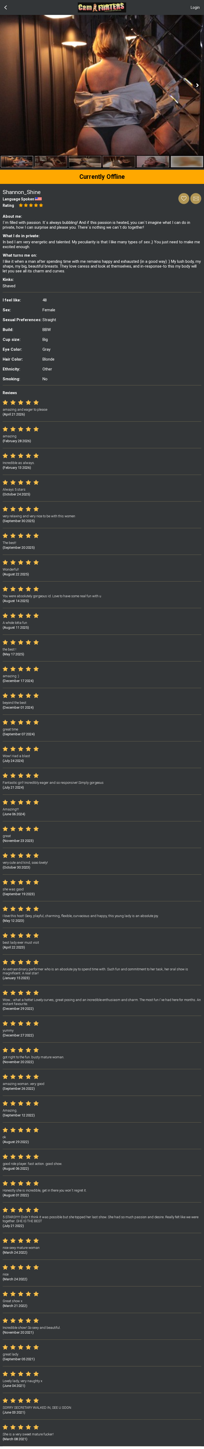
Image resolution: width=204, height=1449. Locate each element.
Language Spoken (18, 199)
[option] (17, 161)
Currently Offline (102, 176)
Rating (8, 205)
